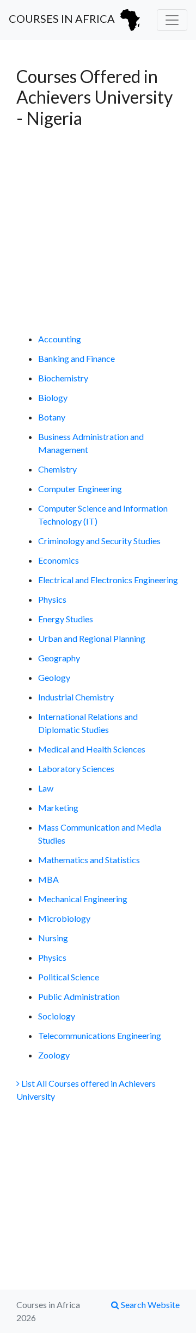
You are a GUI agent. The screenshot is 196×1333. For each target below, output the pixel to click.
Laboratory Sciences (76, 768)
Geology (54, 677)
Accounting (59, 339)
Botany (51, 417)
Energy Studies (65, 619)
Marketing (58, 807)
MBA (48, 879)
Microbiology (64, 918)
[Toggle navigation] (172, 20)
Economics (58, 560)
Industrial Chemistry (76, 697)
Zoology (54, 1055)
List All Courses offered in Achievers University (86, 1089)
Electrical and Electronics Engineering (108, 580)
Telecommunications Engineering (99, 1035)
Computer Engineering (80, 488)
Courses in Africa (63, 18)
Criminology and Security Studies (99, 540)
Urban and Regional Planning (91, 638)
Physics (52, 599)
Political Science (68, 977)
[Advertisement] (98, 230)
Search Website (149, 1304)
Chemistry (57, 469)
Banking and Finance (76, 358)
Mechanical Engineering (82, 899)
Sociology (56, 1016)
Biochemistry (63, 378)
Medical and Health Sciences (91, 749)
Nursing (53, 938)
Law (45, 788)
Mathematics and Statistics (89, 859)
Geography (59, 658)
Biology (53, 397)
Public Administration (79, 996)
